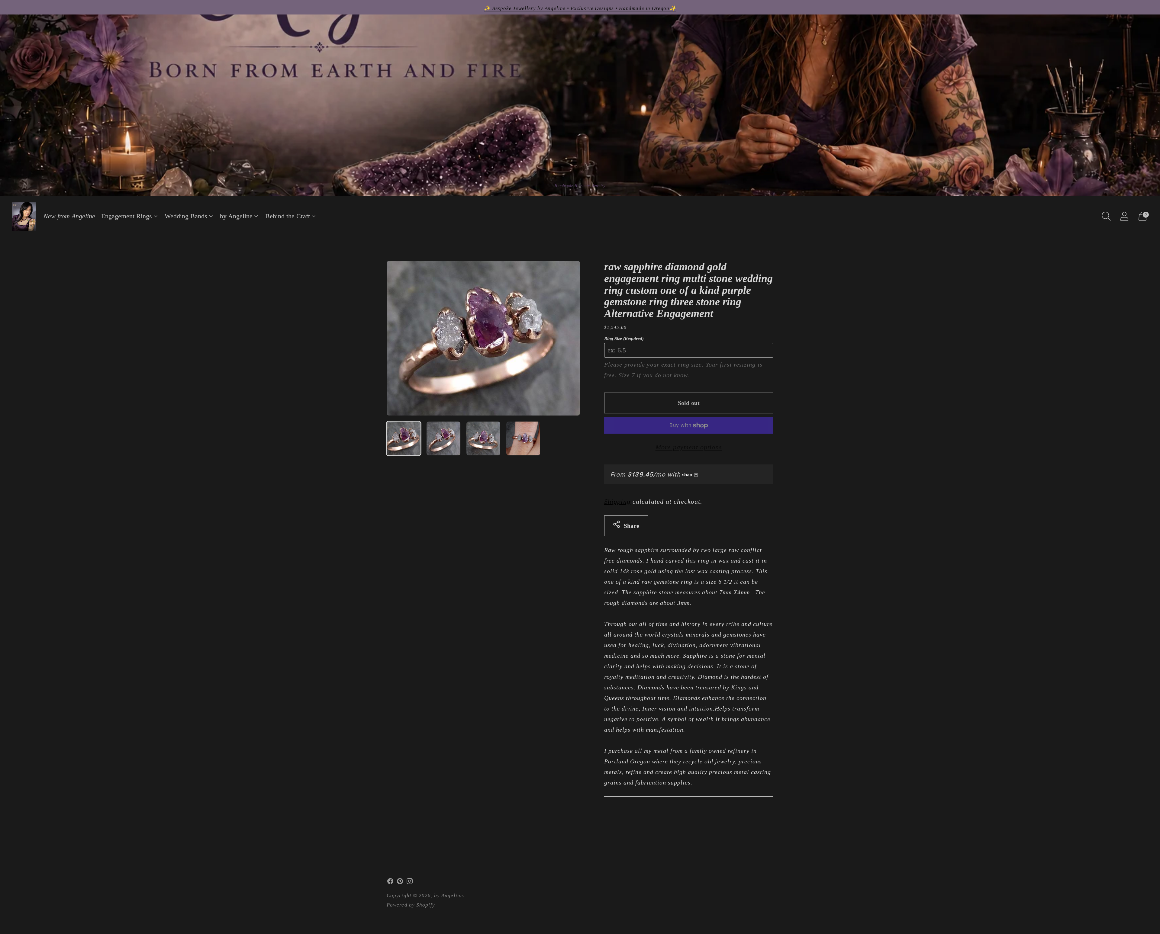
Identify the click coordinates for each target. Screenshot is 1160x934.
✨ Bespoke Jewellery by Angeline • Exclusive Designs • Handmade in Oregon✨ (580, 8)
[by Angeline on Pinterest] (400, 883)
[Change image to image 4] (523, 438)
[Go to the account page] (1124, 216)
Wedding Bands (186, 216)
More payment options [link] (689, 447)
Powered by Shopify (411, 905)
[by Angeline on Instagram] (409, 883)
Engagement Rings (126, 216)
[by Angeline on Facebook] (390, 883)
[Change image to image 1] (403, 438)
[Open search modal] (1106, 216)
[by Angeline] (24, 216)
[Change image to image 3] (483, 438)
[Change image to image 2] (443, 438)
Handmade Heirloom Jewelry (580, 186)
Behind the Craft (287, 216)
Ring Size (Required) (624, 338)
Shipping (617, 501)
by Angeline (236, 216)
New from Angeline (69, 216)
